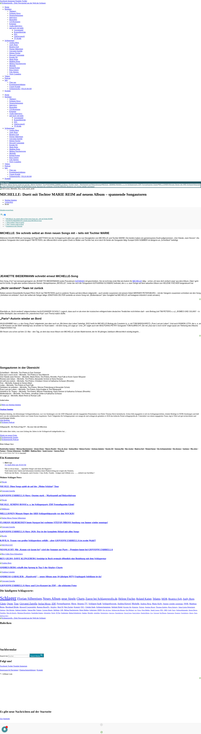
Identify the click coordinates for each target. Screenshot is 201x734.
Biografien (13, 20)
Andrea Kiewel (124, 603)
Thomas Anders (161, 607)
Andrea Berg (14, 43)
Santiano (186, 449)
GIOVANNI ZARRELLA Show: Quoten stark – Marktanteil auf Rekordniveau (74, 185)
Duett (195, 613)
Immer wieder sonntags (173, 604)
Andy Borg (13, 45)
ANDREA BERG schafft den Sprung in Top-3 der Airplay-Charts (31, 567)
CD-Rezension (14, 22)
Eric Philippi (130, 610)
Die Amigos (177, 449)
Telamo (157, 598)
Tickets (141, 607)
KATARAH (79, 281)
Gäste (3, 603)
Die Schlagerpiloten (164, 449)
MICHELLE (137, 281)
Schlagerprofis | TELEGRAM (20, 89)
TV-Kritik (17, 38)
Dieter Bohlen (84, 610)
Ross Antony (14, 70)
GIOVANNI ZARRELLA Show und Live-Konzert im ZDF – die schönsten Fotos (38, 585)
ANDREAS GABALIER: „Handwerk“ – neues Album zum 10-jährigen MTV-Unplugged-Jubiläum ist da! (51, 576)
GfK (61, 610)
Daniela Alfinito (145, 613)
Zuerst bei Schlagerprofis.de (101, 598)
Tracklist (3, 613)
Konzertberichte (20, 32)
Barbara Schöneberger (75, 613)
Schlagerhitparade (182, 610)
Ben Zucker (129, 449)
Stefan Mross (44, 603)
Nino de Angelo (11, 613)
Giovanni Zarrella (15, 51)
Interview (111, 613)
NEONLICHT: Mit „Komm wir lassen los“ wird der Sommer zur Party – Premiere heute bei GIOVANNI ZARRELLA (56, 549)
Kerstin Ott (13, 57)
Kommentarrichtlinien (17, 84)
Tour (16, 603)
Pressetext (177, 613)
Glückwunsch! (19, 36)
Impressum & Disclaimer (9, 670)
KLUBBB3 (25, 451)
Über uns (12, 82)
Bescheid (22, 453)
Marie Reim (13, 59)
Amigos (2, 610)
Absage (191, 613)
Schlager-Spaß (95, 603)
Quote (10, 603)
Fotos (139, 610)
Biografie (90, 613)
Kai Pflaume (163, 613)
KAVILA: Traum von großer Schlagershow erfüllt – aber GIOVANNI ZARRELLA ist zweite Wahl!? (48, 540)
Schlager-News (15, 13)
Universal (156, 613)
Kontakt (8, 91)
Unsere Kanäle (14, 87)
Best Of (60, 607)
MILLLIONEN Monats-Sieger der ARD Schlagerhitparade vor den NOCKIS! (37, 513)
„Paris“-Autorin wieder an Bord (15, 224)
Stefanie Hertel (116, 607)
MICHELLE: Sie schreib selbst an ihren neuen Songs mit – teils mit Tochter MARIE (29, 219)
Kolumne (12, 24)
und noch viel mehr (16, 28)
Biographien (4, 636)
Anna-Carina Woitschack (186, 607)
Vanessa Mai (119, 449)
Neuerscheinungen (16, 15)
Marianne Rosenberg (23, 613)
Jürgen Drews (39, 449)
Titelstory (12, 11)
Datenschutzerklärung (28, 670)
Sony (173, 610)
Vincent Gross (127, 613)
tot (135, 610)
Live (151, 613)
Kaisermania (170, 613)
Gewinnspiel (18, 30)
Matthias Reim (14, 61)
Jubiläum (56, 610)
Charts (81, 598)
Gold (169, 610)
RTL (161, 610)
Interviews (13, 17)
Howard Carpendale (16, 55)
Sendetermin (64, 613)
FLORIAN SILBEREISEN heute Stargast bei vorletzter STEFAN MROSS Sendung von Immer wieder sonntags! (54, 186)
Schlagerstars (9, 41)
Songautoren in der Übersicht (14, 226)
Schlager (8, 598)
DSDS (99, 610)
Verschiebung (184, 613)
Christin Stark (90, 607)
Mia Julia (194, 449)
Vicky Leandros (15, 74)
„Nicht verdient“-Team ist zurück (15, 222)
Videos (7, 76)
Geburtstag (93, 610)
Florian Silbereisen (16, 49)
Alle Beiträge (5, 420)
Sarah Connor (48, 451)
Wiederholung (104, 613)
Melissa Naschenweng (17, 64)
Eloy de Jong (62, 449)
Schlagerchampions (103, 607)
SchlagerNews (5, 630)
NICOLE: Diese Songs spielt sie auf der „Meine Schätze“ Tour (23, 185)
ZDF (54, 603)
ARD (165, 610)
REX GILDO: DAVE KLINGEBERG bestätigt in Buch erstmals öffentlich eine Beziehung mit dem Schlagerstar (53, 558)
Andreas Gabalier (98, 449)
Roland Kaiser (14, 68)
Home (7, 7)
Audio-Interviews (15, 26)
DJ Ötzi (58, 613)
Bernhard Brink (12, 607)
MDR (164, 598)
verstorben (97, 613)
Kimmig (135, 607)
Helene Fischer (14, 53)
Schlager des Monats (118, 610)
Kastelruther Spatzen (7, 449)
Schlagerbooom (109, 603)
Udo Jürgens (14, 72)
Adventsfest (47, 613)
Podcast (7, 78)
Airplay (53, 607)
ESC (15, 34)
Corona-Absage (47, 610)
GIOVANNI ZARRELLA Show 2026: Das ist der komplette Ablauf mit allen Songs (39, 531)
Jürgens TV (82, 603)
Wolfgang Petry (4, 616)
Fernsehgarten (63, 603)
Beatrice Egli (14, 47)
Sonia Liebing (136, 613)
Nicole (53, 613)
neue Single (68, 598)
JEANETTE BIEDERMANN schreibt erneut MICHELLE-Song (24, 220)
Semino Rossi (59, 451)
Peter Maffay (146, 610)
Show (73, 603)
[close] (101, 725)
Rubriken (8, 9)
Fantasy (3, 451)
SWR (186, 604)
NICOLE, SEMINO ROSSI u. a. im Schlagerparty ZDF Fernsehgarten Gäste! (130, 185)
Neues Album (51, 598)
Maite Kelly (157, 604)
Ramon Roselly (50, 449)
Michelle (12, 66)
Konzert (77, 607)
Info (6, 80)
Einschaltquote (119, 613)
